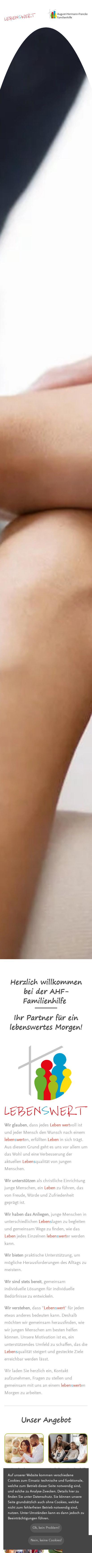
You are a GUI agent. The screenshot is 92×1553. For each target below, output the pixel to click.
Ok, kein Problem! (46, 1528)
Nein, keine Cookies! (46, 1540)
